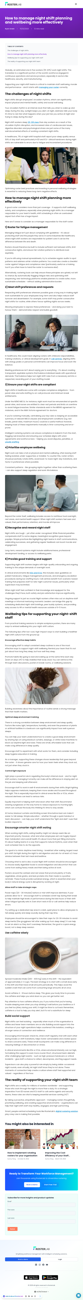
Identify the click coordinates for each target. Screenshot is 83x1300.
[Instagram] (40, 1265)
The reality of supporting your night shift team (23, 61)
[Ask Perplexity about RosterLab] (35, 1296)
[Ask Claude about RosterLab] (29, 1296)
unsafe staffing (12, 442)
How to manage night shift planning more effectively (27, 54)
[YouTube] (47, 1265)
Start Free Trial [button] (50, 1184)
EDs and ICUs (36, 573)
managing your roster (49, 87)
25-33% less (33, 122)
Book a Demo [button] (32, 1184)
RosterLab (51, 1285)
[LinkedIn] (36, 1265)
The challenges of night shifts (18, 50)
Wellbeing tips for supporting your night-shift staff (25, 58)
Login (60, 1259)
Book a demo (23, 1259)
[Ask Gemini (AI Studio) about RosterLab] (32, 1296)
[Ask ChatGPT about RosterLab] (25, 1296)
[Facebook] (43, 1265)
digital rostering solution (67, 1111)
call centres (56, 359)
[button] (78, 1295)
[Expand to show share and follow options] (40, 1296)
